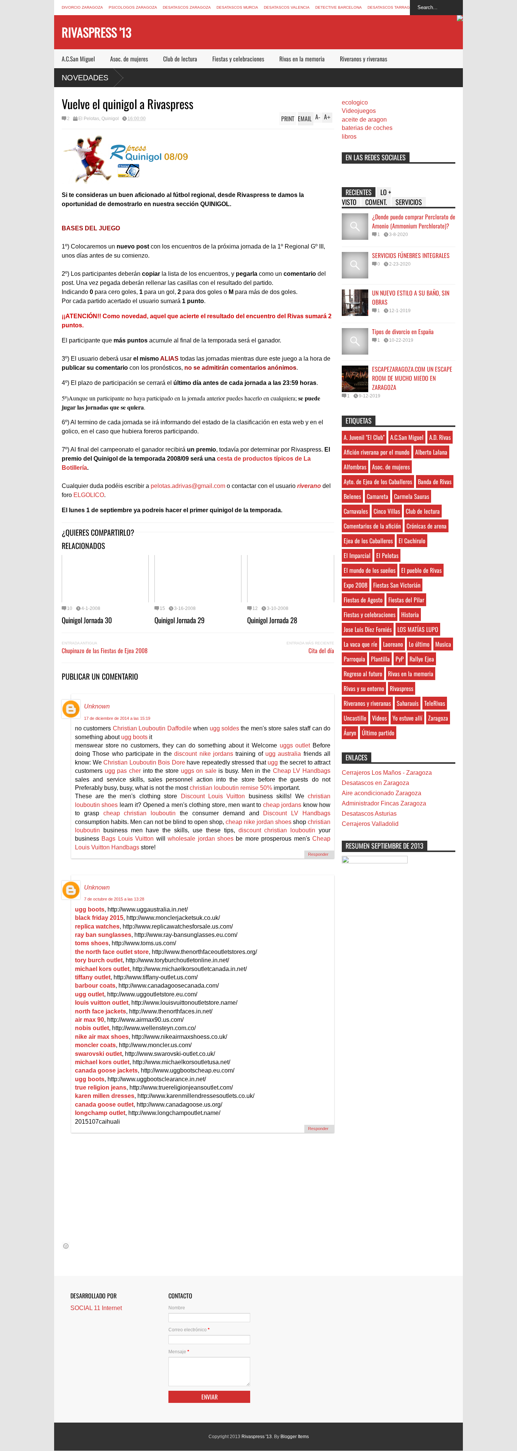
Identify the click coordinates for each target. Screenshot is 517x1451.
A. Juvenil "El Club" (364, 437)
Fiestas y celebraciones (238, 58)
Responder (318, 854)
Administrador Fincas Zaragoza (384, 803)
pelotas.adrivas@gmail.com (188, 486)
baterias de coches (367, 128)
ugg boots (134, 737)
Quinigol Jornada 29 (179, 619)
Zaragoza (438, 717)
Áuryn (350, 732)
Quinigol (110, 118)
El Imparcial (357, 555)
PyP (400, 658)
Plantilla (380, 658)
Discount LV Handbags (296, 813)
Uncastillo (355, 717)
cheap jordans (283, 805)
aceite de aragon (364, 119)
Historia (410, 614)
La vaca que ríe (360, 644)
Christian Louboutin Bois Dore (144, 762)
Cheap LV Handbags (301, 771)
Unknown (97, 706)
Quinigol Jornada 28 (272, 619)
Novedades (85, 77)
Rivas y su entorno (364, 688)
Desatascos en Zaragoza (375, 783)
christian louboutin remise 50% (231, 788)
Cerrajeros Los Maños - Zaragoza (387, 772)
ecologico (355, 102)
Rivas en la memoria (302, 58)
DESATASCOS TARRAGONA (393, 7)
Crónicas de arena (426, 525)
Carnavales (356, 511)
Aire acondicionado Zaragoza (381, 793)
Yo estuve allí (407, 717)
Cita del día (321, 650)
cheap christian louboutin (139, 813)
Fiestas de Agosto (363, 599)
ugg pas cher (123, 771)
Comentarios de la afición (372, 525)
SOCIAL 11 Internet (96, 1308)
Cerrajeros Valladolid (370, 824)
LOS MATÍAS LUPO (417, 629)
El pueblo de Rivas (421, 570)
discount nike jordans (203, 754)
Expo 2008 (356, 584)
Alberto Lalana (431, 452)
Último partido (378, 732)
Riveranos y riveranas (363, 58)
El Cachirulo (412, 540)
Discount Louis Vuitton (213, 796)
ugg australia (283, 754)
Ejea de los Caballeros (368, 540)
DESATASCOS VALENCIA (287, 7)
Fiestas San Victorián (396, 584)
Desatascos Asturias (369, 813)
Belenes (352, 496)
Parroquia (354, 658)
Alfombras (355, 466)
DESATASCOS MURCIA (237, 7)
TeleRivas (434, 703)
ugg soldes (224, 728)
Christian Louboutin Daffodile (152, 728)
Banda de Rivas (435, 481)
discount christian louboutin (277, 830)
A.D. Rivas (440, 437)
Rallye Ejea (422, 658)
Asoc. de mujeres (129, 58)
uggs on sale (198, 771)
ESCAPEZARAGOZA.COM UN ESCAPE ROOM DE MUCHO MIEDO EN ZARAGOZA (412, 378)
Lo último (419, 644)
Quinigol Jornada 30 (87, 619)
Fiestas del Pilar (406, 599)
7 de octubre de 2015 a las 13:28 (114, 899)
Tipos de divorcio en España (403, 331)
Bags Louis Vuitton (127, 838)
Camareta (377, 496)
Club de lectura (180, 58)
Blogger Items (294, 1436)
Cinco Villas (387, 511)
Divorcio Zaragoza (82, 7)
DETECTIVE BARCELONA (338, 7)
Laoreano (393, 644)
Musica (443, 644)
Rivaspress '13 (96, 32)
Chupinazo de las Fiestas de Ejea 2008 (105, 650)
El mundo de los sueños (370, 570)
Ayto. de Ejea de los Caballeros (378, 481)
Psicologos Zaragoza (133, 7)
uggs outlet (295, 745)
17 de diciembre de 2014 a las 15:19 (117, 718)
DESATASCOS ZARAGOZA (187, 7)
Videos (379, 717)
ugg (273, 762)
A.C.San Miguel (78, 58)
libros (349, 136)
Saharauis (408, 703)
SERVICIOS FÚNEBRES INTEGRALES (411, 255)
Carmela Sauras (411, 496)
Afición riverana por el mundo (377, 452)
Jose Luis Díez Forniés (368, 629)
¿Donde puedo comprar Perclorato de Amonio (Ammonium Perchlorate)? (413, 221)
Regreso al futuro (363, 673)
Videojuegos (359, 111)
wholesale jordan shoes (201, 838)
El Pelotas (88, 118)
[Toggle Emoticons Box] (66, 1246)
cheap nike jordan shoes (258, 822)
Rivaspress (401, 688)
